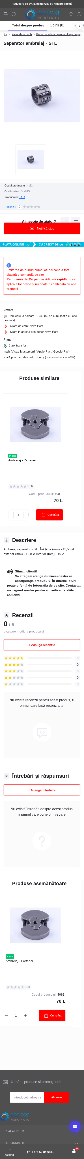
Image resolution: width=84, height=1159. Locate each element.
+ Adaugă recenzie (42, 645)
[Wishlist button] (64, 221)
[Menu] (6, 14)
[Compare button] (75, 221)
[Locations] (71, 14)
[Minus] (8, 515)
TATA (22, 197)
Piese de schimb (22, 34)
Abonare (56, 1097)
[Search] (14, 14)
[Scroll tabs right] (79, 26)
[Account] (79, 14)
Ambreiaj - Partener (22, 460)
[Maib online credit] (42, 244)
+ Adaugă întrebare (42, 790)
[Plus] (28, 515)
